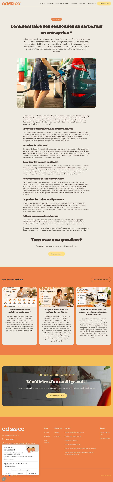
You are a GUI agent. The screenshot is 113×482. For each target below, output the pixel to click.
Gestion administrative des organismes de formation (80, 448)
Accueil (46, 432)
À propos (42, 3)
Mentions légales (106, 475)
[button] (50, 3)
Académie (74, 3)
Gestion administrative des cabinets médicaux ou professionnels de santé (79, 453)
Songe (15, 475)
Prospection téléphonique (72, 444)
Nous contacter (56, 254)
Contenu (57, 436)
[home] (11, 3)
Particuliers (82, 3)
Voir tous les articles (101, 279)
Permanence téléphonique (73, 436)
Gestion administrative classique (74, 432)
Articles (56, 432)
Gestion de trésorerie (71, 440)
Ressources (91, 3)
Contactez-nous (104, 3)
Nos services (46, 441)
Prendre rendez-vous (56, 396)
